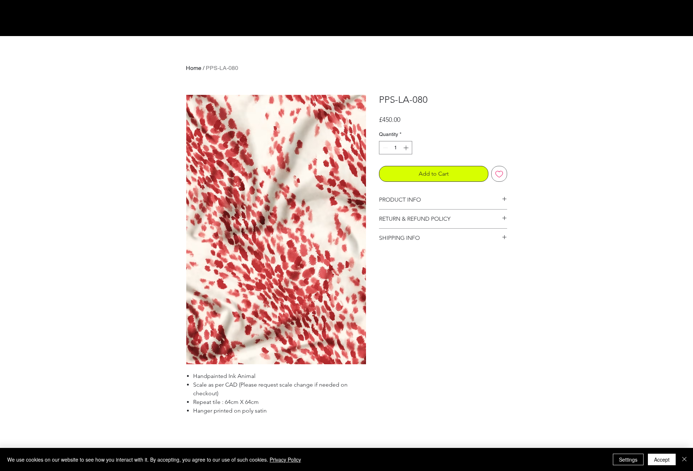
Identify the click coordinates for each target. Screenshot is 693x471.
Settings (628, 459)
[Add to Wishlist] (499, 174)
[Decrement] (384, 147)
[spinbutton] (395, 147)
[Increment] (406, 147)
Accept (662, 459)
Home (193, 68)
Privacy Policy (285, 459)
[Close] (684, 459)
